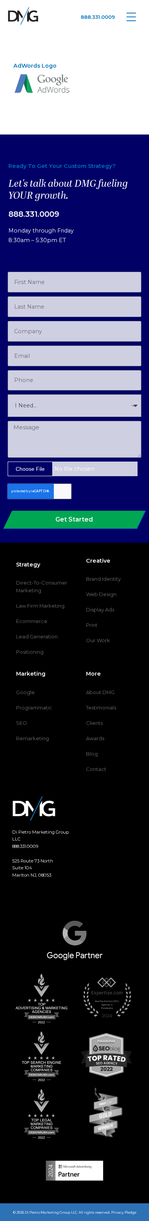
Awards (95, 738)
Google (25, 692)
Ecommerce (31, 621)
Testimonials (101, 707)
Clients (94, 723)
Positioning (30, 652)
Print (91, 625)
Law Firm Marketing (40, 606)
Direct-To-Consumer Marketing (41, 586)
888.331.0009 (98, 17)
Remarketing (32, 738)
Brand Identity (103, 579)
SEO (21, 723)
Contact (96, 769)
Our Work (98, 640)
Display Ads (100, 609)
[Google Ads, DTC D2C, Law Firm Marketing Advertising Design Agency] (23, 16)
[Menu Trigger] (131, 16)
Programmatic (34, 707)
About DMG (100, 692)
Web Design (101, 594)
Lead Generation (37, 636)
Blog (92, 754)
